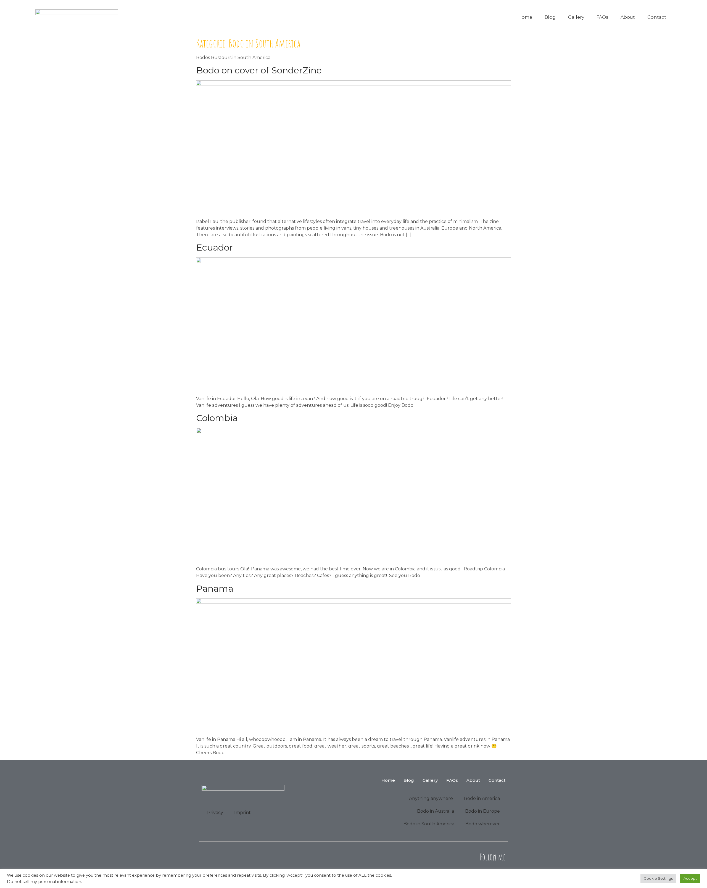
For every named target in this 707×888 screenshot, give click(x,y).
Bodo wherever (482, 823)
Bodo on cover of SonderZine (259, 70)
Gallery (576, 17)
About (628, 17)
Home (525, 17)
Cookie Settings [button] (658, 878)
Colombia (217, 418)
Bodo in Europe (482, 811)
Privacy (215, 812)
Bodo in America (482, 798)
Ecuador (214, 247)
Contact (656, 17)
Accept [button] (690, 878)
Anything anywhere (431, 798)
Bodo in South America (428, 823)
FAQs (602, 17)
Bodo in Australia (435, 811)
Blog (550, 17)
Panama (214, 588)
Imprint (242, 812)
